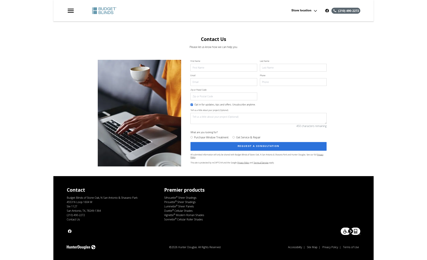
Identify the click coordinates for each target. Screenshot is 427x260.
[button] (71, 11)
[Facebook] (327, 11)
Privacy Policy (243, 162)
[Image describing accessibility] (350, 231)
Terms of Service (261, 162)
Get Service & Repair (248, 137)
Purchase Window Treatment (211, 137)
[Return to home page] (135, 11)
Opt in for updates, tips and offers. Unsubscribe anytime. (225, 104)
